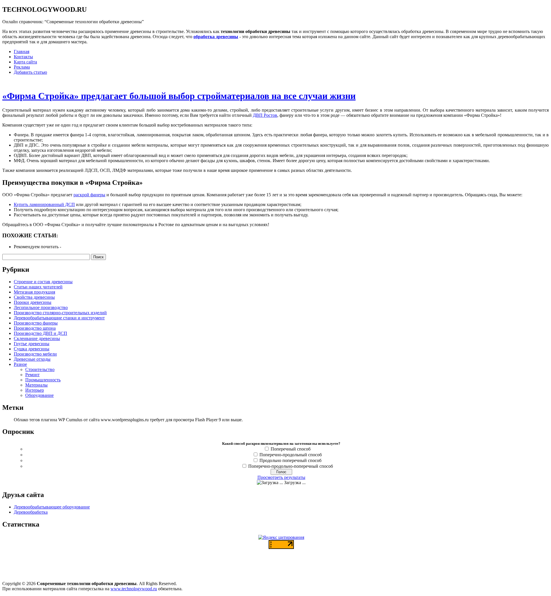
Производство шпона (35, 328)
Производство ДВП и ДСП (40, 333)
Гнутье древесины (31, 343)
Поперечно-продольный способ (290, 454)
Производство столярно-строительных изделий (60, 312)
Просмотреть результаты (281, 477)
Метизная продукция (34, 292)
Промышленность (43, 379)
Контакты (23, 56)
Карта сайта (25, 61)
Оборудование (39, 395)
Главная (21, 51)
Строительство (40, 369)
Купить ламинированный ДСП (44, 204)
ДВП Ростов (265, 115)
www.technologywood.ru (133, 588)
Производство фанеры (36, 323)
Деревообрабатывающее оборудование (52, 506)
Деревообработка (31, 512)
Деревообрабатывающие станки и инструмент (59, 317)
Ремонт (32, 374)
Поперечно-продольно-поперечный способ (290, 466)
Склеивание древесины (37, 338)
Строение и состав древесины (43, 281)
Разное (20, 364)
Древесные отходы (32, 359)
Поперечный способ (291, 448)
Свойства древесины (34, 297)
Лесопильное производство (41, 307)
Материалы (36, 385)
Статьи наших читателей (38, 286)
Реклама (22, 67)
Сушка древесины (31, 348)
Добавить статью (30, 72)
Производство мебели (35, 354)
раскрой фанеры (89, 194)
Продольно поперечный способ (290, 460)
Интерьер (34, 390)
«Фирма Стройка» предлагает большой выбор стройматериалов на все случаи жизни (179, 96)
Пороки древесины (32, 302)
